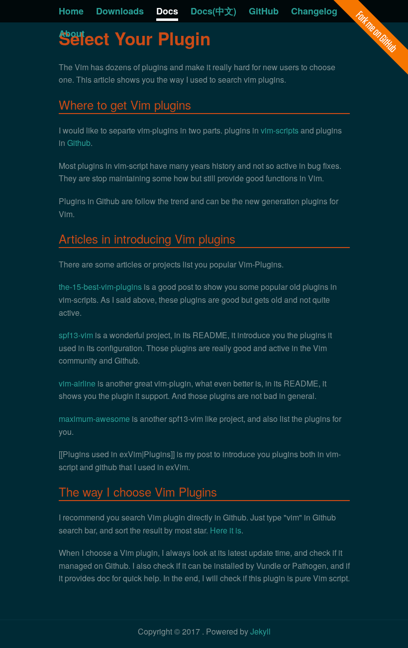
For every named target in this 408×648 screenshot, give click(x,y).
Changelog (314, 10)
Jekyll (260, 631)
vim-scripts (280, 130)
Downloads (120, 10)
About (72, 33)
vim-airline (77, 383)
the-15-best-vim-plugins (100, 286)
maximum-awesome (94, 418)
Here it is (225, 530)
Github (79, 142)
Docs (167, 10)
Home (71, 10)
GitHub (264, 10)
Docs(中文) (213, 10)
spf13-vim (76, 335)
